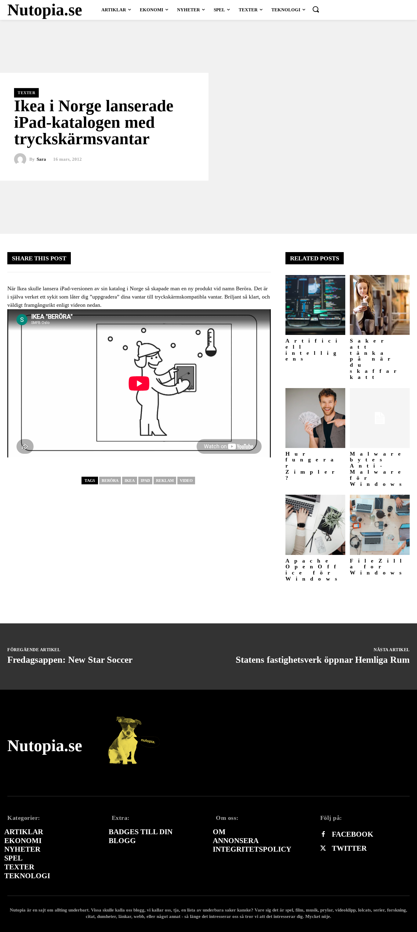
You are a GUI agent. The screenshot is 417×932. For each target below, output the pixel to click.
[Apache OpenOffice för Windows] (315, 525)
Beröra (110, 480)
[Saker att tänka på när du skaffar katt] (380, 305)
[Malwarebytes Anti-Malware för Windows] (380, 418)
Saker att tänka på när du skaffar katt (375, 359)
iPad (145, 480)
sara (41, 159)
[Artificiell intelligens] (315, 305)
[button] (315, 9)
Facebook (352, 834)
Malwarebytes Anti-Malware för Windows (378, 469)
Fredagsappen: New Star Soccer (69, 660)
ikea (130, 480)
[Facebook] (323, 834)
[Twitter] (323, 848)
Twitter (349, 848)
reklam (165, 480)
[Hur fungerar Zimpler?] (315, 418)
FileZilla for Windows (378, 567)
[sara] (21, 159)
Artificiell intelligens (313, 350)
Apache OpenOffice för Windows (313, 570)
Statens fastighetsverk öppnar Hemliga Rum (323, 660)
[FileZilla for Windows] (380, 525)
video (186, 480)
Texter (26, 92)
